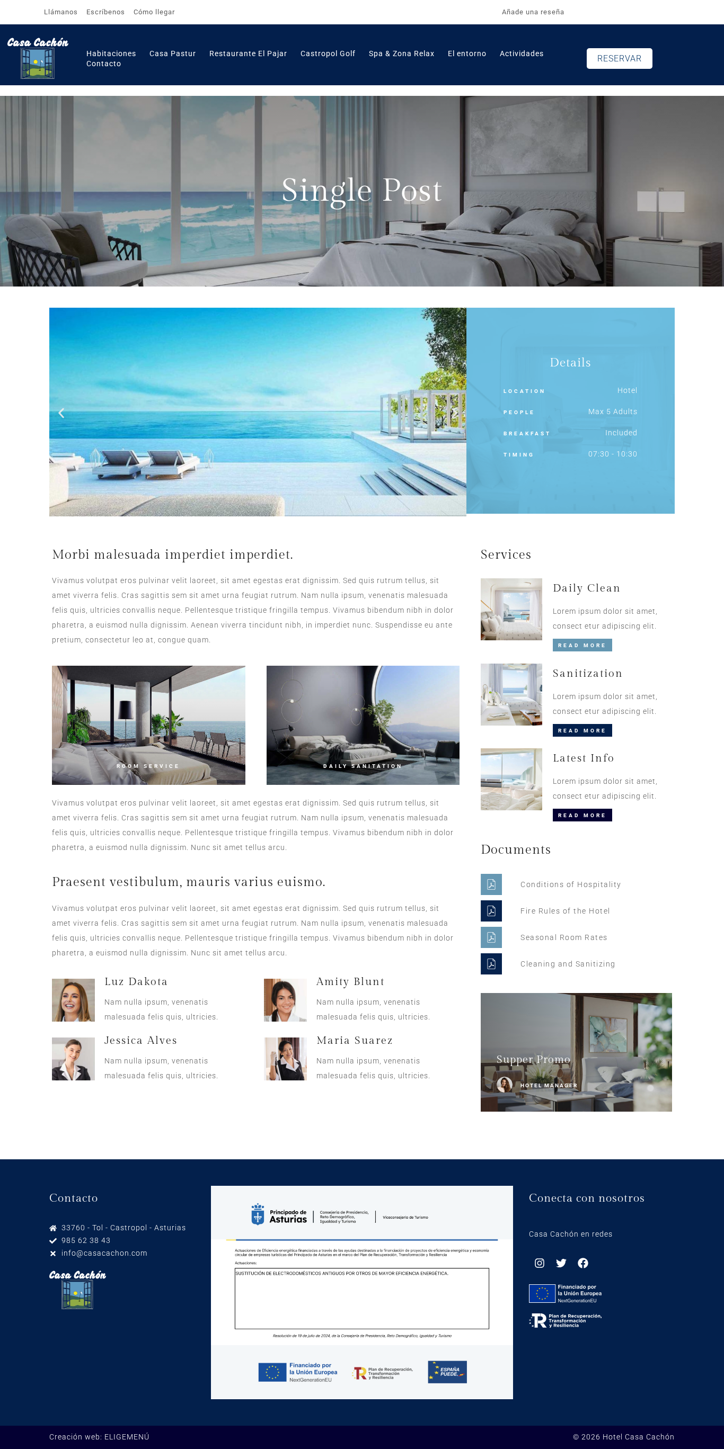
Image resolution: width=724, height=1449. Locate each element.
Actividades (522, 53)
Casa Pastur (172, 53)
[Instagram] (539, 1263)
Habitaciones (111, 53)
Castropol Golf (328, 53)
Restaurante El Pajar (248, 53)
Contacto (103, 63)
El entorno (467, 53)
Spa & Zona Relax (402, 53)
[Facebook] (583, 1263)
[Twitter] (561, 1263)
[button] (61, 412)
